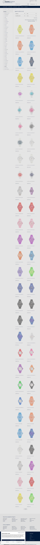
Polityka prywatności (21, 532)
